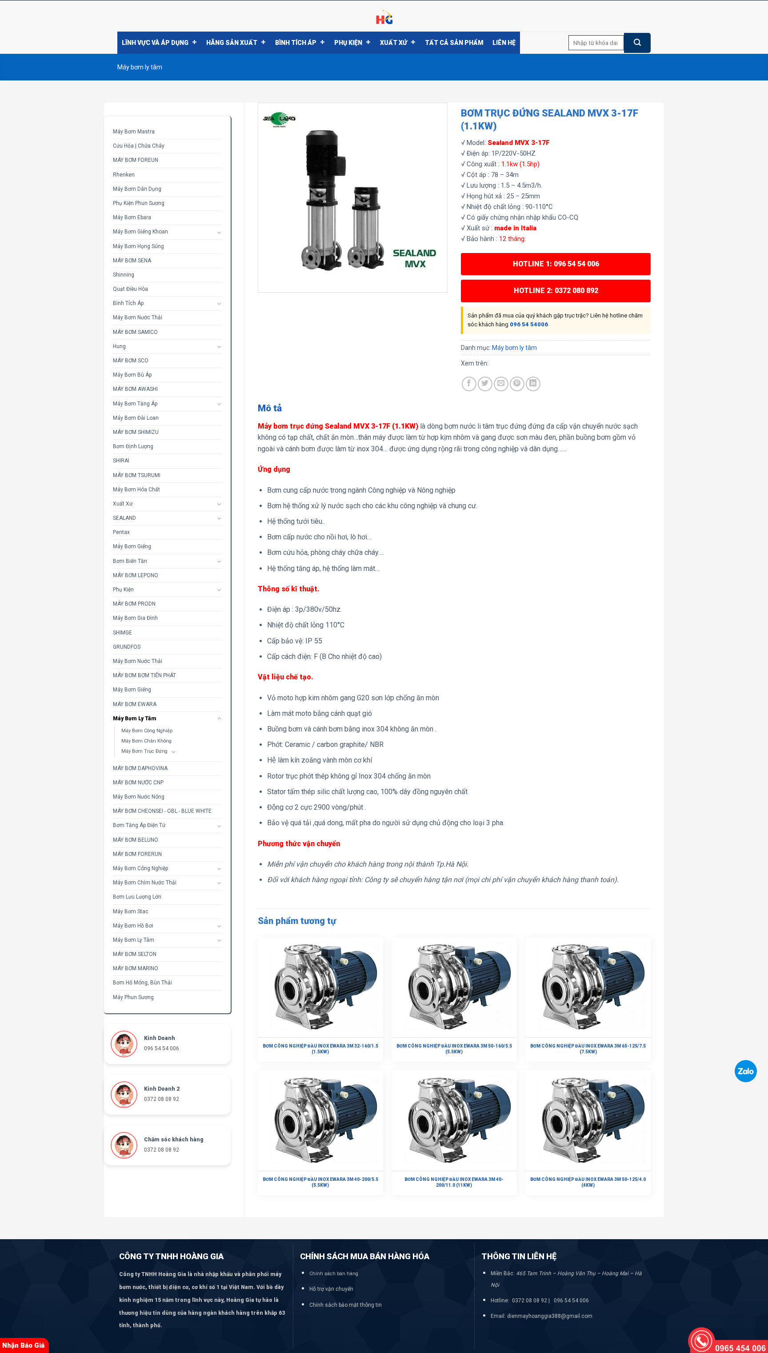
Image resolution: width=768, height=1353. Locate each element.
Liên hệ (504, 42)
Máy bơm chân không (146, 741)
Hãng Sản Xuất (231, 42)
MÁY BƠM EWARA (134, 704)
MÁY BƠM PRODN (134, 604)
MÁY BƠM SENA (132, 260)
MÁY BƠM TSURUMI (136, 475)
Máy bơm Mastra (134, 131)
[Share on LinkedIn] (533, 384)
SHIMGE (122, 633)
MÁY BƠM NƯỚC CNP (138, 782)
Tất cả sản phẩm (454, 42)
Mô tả (270, 408)
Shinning (123, 275)
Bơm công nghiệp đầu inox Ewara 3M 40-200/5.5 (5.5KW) (320, 1182)
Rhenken (124, 175)
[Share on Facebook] (469, 384)
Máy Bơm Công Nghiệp (140, 868)
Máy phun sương (133, 997)
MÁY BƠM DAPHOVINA (140, 768)
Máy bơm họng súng (138, 246)
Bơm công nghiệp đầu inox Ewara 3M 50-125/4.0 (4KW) (588, 1182)
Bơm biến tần (130, 561)
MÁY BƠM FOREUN (135, 160)
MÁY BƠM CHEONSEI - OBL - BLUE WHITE (162, 811)
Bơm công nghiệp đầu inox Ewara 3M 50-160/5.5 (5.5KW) (454, 1049)
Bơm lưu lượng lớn (137, 897)
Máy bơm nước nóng (138, 797)
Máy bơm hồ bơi (133, 926)
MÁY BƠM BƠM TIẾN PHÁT (144, 675)
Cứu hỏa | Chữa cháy (138, 146)
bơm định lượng (133, 446)
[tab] (270, 409)
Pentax (121, 532)
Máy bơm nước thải (137, 317)
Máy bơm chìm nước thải (144, 882)
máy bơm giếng (132, 690)
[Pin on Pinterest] (517, 384)
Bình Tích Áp (295, 42)
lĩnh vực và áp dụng (155, 42)
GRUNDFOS (126, 647)
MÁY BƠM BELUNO (135, 840)
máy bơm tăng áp (135, 404)
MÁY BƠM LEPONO (135, 575)
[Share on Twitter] (485, 384)
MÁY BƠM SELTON (134, 954)
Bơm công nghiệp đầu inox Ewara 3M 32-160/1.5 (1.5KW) (320, 1049)
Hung (119, 346)
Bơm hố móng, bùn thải (142, 983)
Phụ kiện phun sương (138, 203)
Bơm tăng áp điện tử (139, 825)
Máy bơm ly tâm (139, 67)
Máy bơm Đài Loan (136, 418)
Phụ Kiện (348, 42)
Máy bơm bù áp (132, 375)
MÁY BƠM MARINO (135, 968)
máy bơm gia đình (135, 618)
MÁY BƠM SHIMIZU (136, 432)
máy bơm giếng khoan (140, 232)
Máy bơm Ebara (132, 217)
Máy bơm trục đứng (144, 751)
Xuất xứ (393, 42)
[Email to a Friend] (501, 384)
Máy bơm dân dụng (137, 189)
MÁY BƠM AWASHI (135, 389)
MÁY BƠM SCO (130, 360)
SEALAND (124, 518)
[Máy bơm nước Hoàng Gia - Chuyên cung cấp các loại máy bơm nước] (384, 16)
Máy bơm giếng (132, 546)
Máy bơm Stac (130, 911)
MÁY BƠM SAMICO (135, 332)
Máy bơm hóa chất (136, 489)
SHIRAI (121, 461)
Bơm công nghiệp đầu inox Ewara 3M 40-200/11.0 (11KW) (454, 1182)
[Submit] (637, 43)
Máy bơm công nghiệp (146, 731)
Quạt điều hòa (130, 289)
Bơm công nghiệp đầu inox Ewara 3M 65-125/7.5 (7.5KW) (588, 1049)
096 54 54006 (529, 324)
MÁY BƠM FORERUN (137, 854)
